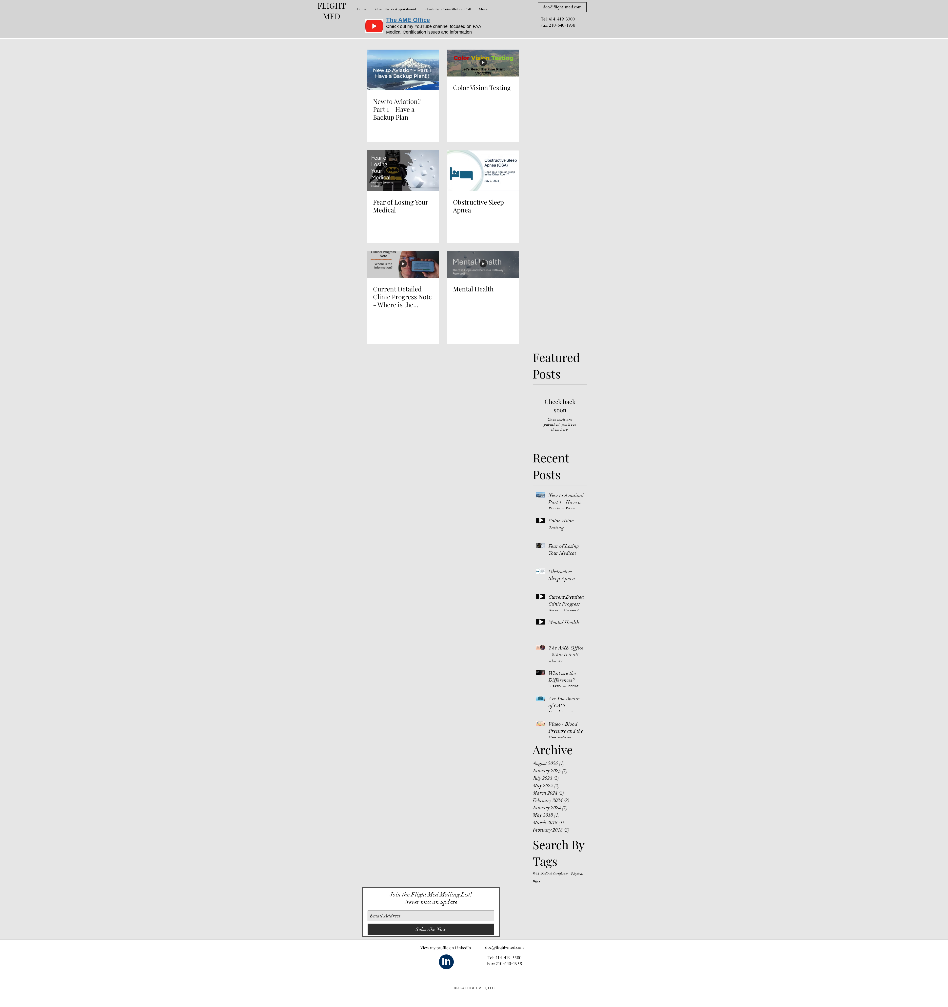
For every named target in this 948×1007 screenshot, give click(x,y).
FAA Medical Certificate (550, 874)
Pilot (536, 882)
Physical (577, 874)
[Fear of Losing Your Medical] (403, 170)
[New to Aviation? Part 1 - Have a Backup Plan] (403, 70)
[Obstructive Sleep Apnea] (483, 170)
